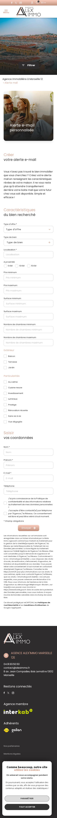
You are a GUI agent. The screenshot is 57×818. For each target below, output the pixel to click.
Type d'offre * (10, 224)
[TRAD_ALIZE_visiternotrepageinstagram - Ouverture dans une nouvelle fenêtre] (20, 3)
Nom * (7, 447)
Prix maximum (10, 285)
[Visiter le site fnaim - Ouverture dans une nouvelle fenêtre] (6, 730)
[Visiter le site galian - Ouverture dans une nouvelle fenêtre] (16, 730)
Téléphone (9, 486)
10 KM (21, 265)
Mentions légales (12, 753)
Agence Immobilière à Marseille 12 (22, 79)
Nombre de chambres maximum (20, 337)
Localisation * (10, 249)
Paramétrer (27, 798)
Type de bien (10, 237)
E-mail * (7, 473)
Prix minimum (10, 272)
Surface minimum (12, 298)
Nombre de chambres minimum (20, 324)
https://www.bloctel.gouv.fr (15, 589)
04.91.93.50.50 (12, 664)
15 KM (33, 265)
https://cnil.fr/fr (10, 572)
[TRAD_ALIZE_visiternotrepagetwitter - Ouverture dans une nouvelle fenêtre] (16, 3)
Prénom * (8, 460)
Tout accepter (27, 806)
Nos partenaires (12, 746)
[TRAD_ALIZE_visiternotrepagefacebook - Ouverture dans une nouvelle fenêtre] (11, 3)
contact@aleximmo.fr (17, 668)
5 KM (10, 265)
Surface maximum (13, 311)
